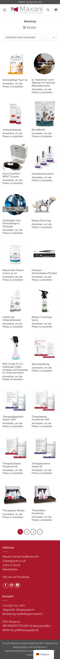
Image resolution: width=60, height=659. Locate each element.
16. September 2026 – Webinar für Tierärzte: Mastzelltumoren (43, 82)
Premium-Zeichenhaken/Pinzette (44, 272)
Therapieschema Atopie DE (41, 465)
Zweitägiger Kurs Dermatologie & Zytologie (11, 223)
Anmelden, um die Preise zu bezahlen (12, 85)
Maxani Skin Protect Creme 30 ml (13, 272)
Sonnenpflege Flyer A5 (14, 80)
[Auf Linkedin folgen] (17, 585)
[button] (4, 10)
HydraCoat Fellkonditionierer (11, 318)
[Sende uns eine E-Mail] (11, 585)
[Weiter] (40, 532)
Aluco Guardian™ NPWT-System (11, 175)
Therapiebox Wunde (13, 510)
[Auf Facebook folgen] (5, 585)
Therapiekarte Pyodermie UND (41, 418)
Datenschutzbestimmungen (20, 650)
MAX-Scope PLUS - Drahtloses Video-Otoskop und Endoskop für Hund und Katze (15, 368)
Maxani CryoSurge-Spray (42, 318)
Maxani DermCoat (41, 220)
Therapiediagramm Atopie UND (13, 418)
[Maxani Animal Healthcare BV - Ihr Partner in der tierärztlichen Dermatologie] (26, 10)
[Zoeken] (48, 10)
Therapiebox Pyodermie (38, 512)
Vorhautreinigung (11, 129)
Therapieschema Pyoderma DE (11, 465)
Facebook (23, 577)
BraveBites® (38, 129)
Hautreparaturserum (43, 173)
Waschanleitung (40, 364)
